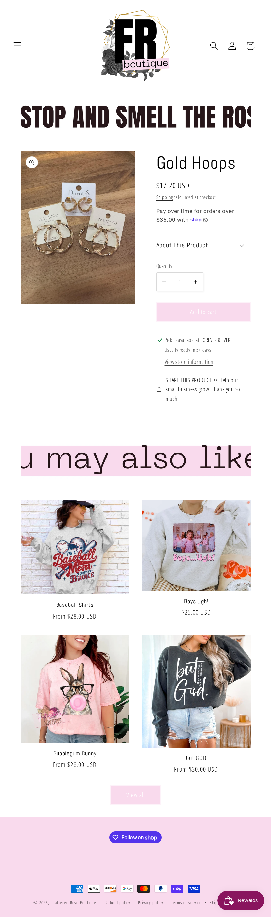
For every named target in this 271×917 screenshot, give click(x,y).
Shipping (164, 197)
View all (135, 795)
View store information (189, 362)
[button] (17, 46)
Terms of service (186, 902)
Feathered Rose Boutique (73, 902)
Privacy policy (150, 902)
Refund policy (117, 902)
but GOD (196, 758)
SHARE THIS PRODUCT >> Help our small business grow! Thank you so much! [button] (203, 389)
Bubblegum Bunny (74, 753)
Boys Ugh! (196, 601)
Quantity (164, 266)
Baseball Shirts (75, 604)
